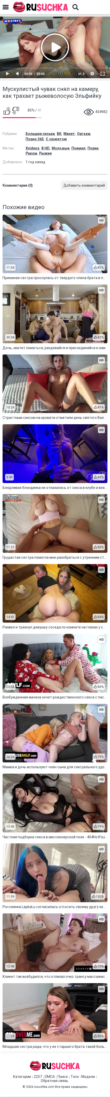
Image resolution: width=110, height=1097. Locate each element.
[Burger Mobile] (6, 7)
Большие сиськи (40, 134)
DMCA (50, 1077)
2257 (38, 1077)
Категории (22, 1077)
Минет (69, 134)
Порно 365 (35, 139)
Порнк (92, 148)
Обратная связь (54, 1081)
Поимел (78, 148)
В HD (45, 148)
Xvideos (32, 148)
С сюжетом (56, 139)
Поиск (63, 1077)
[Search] (75, 7)
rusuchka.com (44, 1087)
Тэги (75, 1077)
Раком (31, 153)
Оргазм (83, 134)
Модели (88, 1077)
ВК (59, 134)
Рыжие (45, 153)
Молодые (60, 148)
